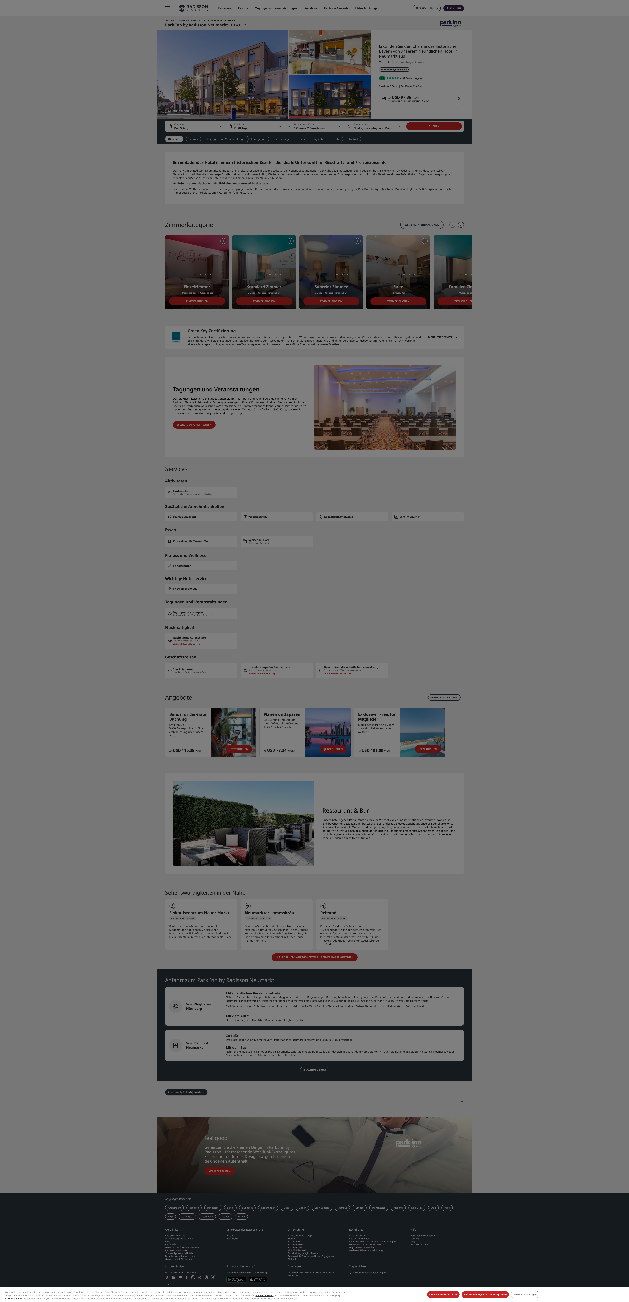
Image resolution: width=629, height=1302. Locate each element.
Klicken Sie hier (264, 1295)
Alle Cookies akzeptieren (443, 1294)
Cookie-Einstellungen (525, 1294)
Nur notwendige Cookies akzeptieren (485, 1294)
